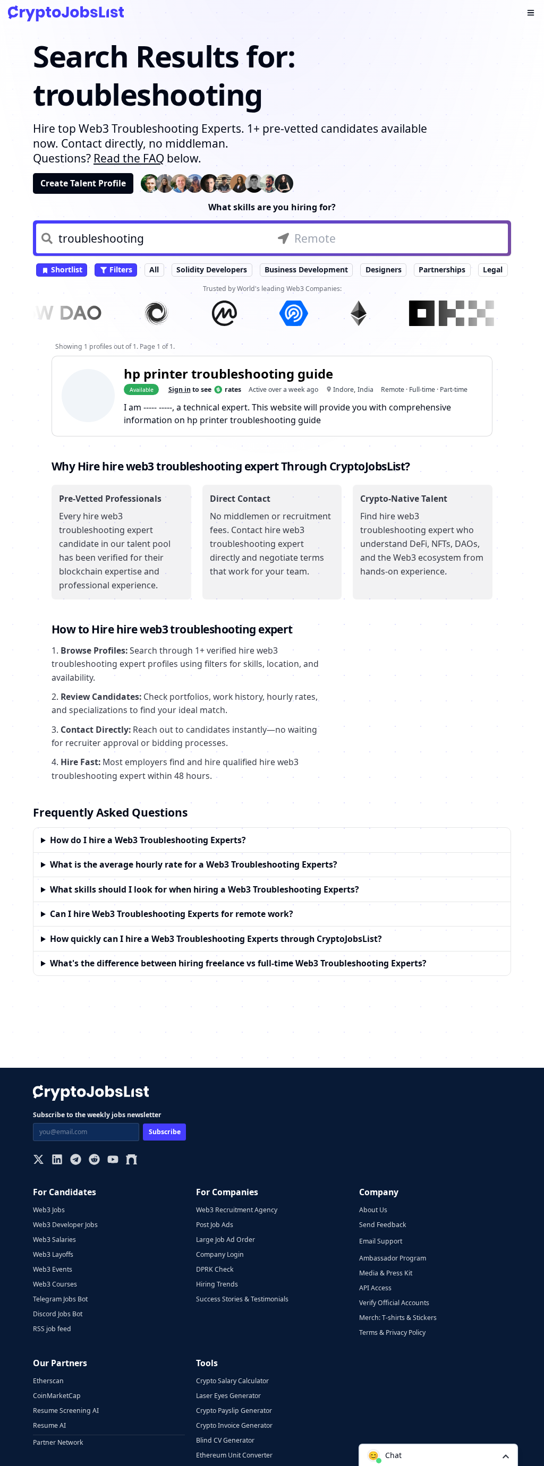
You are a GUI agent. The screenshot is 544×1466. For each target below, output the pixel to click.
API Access (375, 1287)
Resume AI (49, 1425)
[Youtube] (112, 1160)
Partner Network (58, 1442)
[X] (38, 1160)
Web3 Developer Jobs (65, 1224)
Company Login (220, 1254)
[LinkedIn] (57, 1160)
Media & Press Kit (385, 1273)
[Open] (505, 1456)
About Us (373, 1209)
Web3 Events (52, 1269)
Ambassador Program (392, 1258)
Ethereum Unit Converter (234, 1455)
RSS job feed (52, 1328)
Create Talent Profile (83, 183)
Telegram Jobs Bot (60, 1299)
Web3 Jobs (49, 1209)
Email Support (380, 1241)
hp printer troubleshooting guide (228, 373)
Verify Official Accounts (394, 1302)
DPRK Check (215, 1269)
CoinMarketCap (57, 1395)
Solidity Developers (211, 269)
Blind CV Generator (225, 1440)
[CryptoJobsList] (66, 13)
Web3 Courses (55, 1284)
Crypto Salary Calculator (232, 1380)
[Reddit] (94, 1160)
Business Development (306, 269)
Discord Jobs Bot (57, 1313)
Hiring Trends (217, 1284)
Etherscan (48, 1380)
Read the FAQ (129, 158)
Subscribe (165, 1131)
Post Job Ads (214, 1224)
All (154, 269)
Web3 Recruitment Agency (236, 1209)
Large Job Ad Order (225, 1239)
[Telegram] (75, 1160)
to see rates (204, 389)
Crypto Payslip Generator (234, 1410)
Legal (493, 269)
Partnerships (442, 269)
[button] (438, 1455)
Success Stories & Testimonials (242, 1299)
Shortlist (65, 269)
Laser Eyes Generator (228, 1395)
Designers (384, 269)
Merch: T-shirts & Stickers (398, 1317)
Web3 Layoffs (53, 1254)
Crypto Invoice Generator (234, 1425)
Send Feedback (382, 1224)
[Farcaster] (131, 1160)
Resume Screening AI (66, 1410)
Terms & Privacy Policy (392, 1332)
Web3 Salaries (54, 1239)
